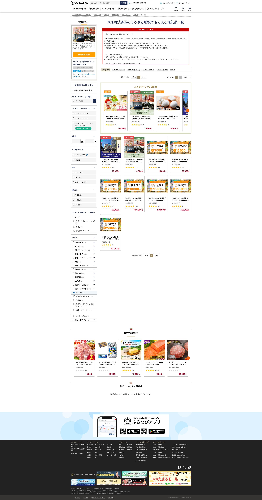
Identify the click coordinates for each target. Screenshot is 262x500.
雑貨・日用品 (82, 266)
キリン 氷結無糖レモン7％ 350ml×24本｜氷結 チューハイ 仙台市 (107, 363)
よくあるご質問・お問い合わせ (139, 2)
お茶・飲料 (81, 254)
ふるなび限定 (80, 155)
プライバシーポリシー (98, 498)
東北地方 (121, 449)
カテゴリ (74, 237)
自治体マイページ (82, 231)
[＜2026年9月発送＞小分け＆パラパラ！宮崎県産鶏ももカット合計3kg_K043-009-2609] (84, 350)
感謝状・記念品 (82, 285)
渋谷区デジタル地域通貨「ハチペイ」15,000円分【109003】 (180, 160)
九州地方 (129, 449)
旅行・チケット (126, 15)
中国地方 (129, 444)
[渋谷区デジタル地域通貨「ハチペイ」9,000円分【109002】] (110, 186)
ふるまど (79, 227)
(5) (133, 370)
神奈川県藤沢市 (127, 367)
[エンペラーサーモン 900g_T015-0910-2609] (154, 350)
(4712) (157, 370)
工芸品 (79, 281)
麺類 (78, 262)
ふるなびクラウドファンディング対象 (84, 125)
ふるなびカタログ (168, 3)
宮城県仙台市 (103, 367)
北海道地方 (122, 447)
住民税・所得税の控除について (161, 457)
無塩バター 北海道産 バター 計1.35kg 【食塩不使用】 (130, 363)
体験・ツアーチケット (84, 311)
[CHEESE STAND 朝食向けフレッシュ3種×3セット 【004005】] (168, 103)
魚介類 (89, 455)
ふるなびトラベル (184, 3)
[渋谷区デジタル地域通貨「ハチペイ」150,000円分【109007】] (180, 186)
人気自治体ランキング (77, 453)
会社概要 (77, 498)
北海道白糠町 (150, 367)
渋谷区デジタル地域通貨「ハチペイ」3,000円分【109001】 (157, 160)
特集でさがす (122, 9)
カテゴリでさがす (108, 9)
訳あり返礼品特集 (141, 447)
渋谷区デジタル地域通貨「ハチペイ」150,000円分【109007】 (180, 199)
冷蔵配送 (78, 200)
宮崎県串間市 (80, 367)
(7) (159, 206)
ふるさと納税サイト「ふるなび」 (81, 15)
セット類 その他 (82, 320)
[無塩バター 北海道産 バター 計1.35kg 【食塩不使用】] (131, 350)
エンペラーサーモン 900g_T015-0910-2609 (154, 363)
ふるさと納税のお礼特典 (178, 447)
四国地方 (129, 447)
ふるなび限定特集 (141, 460)
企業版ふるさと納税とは (178, 455)
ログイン (176, 10)
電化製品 (80, 277)
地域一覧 (121, 444)
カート (189, 10)
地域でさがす (94, 9)
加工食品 (80, 273)
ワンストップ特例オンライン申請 (82, 212)
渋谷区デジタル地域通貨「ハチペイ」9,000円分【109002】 (110, 199)
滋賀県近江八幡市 (174, 367)
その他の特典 (82, 316)
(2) (183, 206)
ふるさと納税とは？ (158, 444)
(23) (136, 206)
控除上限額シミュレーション (161, 449)
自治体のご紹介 (84, 55)
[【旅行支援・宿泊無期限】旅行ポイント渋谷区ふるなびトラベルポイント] (110, 147)
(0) (86, 370)
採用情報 (110, 498)
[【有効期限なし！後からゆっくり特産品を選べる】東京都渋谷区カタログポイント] (142, 103)
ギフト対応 (79, 172)
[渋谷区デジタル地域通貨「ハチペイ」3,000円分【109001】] (157, 147)
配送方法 (74, 190)
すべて (77, 217)
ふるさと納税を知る (137, 9)
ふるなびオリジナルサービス (81, 108)
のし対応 (78, 177)
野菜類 (89, 457)
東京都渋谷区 (115, 15)
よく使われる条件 (77, 150)
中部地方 (121, 455)
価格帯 (74, 136)
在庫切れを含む (80, 182)
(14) (142, 125)
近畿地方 (121, 457)
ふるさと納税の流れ (158, 447)
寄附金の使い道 (176, 449)
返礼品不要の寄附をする (84, 85)
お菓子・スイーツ (83, 258)
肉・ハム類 (81, 242)
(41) (183, 167)
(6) (168, 125)
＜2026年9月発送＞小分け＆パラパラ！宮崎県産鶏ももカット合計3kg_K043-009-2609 (84, 363)
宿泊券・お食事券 (84, 296)
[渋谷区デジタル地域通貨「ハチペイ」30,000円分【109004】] (134, 186)
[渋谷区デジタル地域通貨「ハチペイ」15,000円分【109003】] (180, 147)
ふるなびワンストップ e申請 (85, 222)
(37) (113, 206)
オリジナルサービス (157, 9)
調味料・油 (80, 269)
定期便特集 (139, 452)
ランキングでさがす (79, 9)
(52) (159, 167)
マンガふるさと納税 (177, 452)
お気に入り (183, 10)
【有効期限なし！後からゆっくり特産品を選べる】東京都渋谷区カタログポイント (142, 118)
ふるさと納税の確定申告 (159, 455)
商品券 (80, 300)
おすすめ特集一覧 (141, 444)
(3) (116, 125)
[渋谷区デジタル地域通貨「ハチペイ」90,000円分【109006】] (110, 224)
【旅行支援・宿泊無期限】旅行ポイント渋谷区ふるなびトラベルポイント (110, 160)
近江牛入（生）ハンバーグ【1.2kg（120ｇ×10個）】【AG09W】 (177, 363)
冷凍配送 (78, 205)
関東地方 (106, 15)
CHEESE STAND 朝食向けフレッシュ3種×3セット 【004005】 (168, 118)
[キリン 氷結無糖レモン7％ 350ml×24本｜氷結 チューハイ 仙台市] (107, 350)
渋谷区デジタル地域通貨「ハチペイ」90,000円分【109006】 (110, 238)
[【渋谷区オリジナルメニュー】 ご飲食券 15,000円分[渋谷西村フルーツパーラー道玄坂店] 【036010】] (115, 103)
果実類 (89, 452)
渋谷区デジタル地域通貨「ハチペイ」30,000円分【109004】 (134, 199)
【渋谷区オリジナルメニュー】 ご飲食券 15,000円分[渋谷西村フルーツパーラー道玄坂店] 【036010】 (116, 118)
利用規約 (86, 498)
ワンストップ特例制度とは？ (180, 444)
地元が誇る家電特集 (141, 455)
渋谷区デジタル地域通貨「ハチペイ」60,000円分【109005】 (157, 199)
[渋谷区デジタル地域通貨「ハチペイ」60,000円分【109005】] (157, 186)
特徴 (73, 167)
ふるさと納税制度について (160, 452)
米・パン (80, 246)
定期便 (77, 160)
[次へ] (187, 110)
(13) (113, 167)
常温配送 (78, 195)
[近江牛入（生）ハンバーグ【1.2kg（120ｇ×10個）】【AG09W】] (177, 350)
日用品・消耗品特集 (141, 457)
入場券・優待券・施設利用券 (85, 305)
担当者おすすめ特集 (141, 449)
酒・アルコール (82, 250)
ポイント (135, 15)
